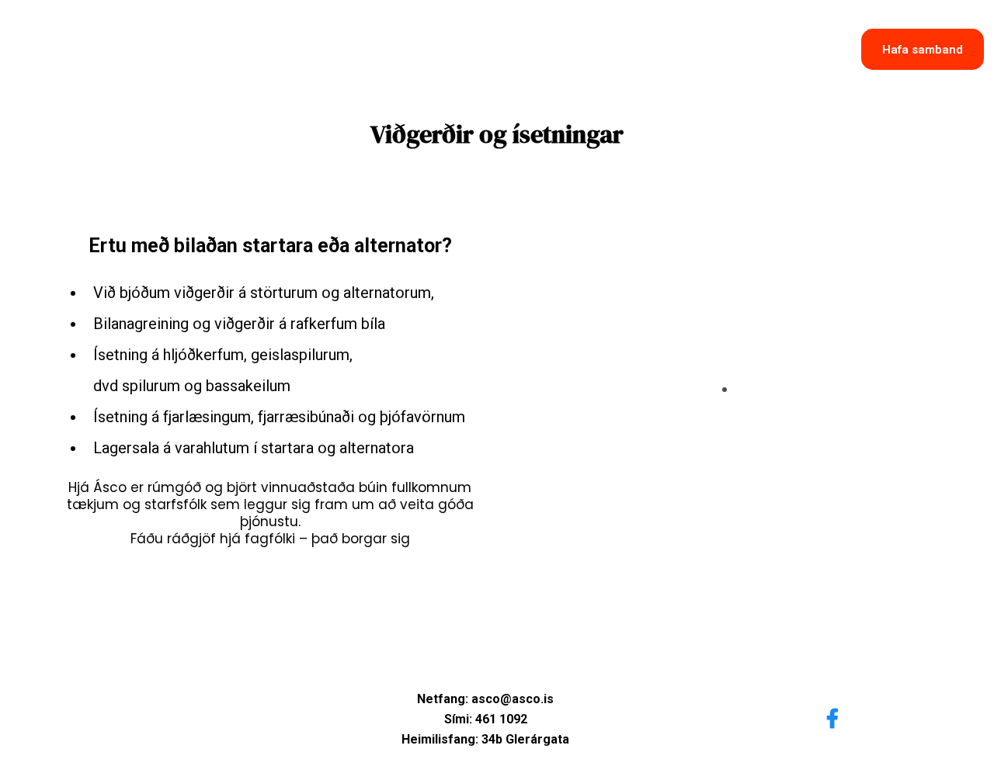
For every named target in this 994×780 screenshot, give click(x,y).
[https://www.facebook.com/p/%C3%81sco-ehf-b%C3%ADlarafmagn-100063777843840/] (836, 716)
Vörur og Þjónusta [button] (569, 60)
